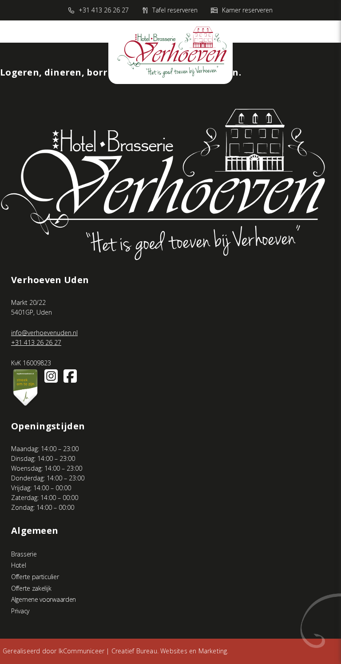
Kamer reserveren (247, 10)
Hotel (18, 565)
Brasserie (23, 554)
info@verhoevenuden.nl (44, 332)
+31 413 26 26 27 (104, 10)
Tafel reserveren (175, 10)
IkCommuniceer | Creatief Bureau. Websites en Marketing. (144, 651)
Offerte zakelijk (31, 588)
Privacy (20, 611)
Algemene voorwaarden (43, 599)
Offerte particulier (35, 576)
